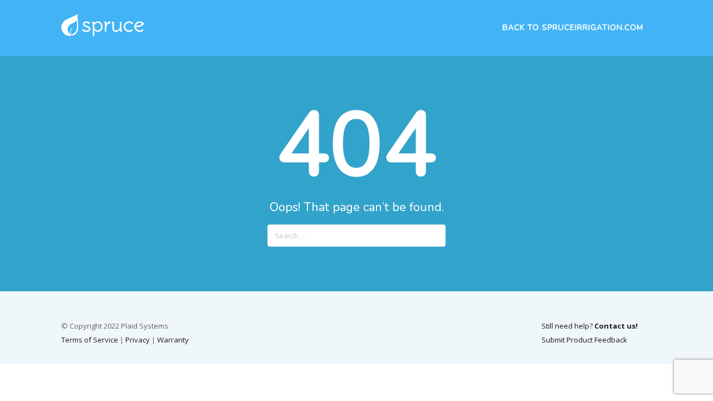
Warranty (173, 340)
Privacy (137, 340)
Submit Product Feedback (584, 340)
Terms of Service (89, 340)
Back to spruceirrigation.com (572, 27)
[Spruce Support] (102, 35)
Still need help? (589, 326)
